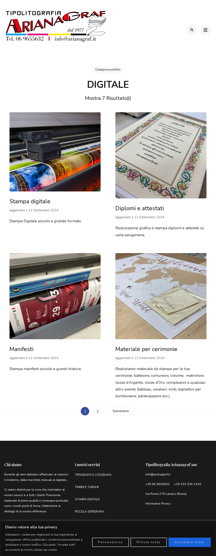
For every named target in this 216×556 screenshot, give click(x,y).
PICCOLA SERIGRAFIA (89, 512)
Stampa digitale (29, 201)
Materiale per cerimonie (146, 349)
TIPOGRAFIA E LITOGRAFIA (93, 475)
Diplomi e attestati (139, 208)
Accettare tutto (190, 542)
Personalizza (110, 542)
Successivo (121, 411)
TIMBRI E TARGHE (87, 487)
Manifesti (21, 349)
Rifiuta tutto (149, 542)
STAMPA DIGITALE (87, 499)
